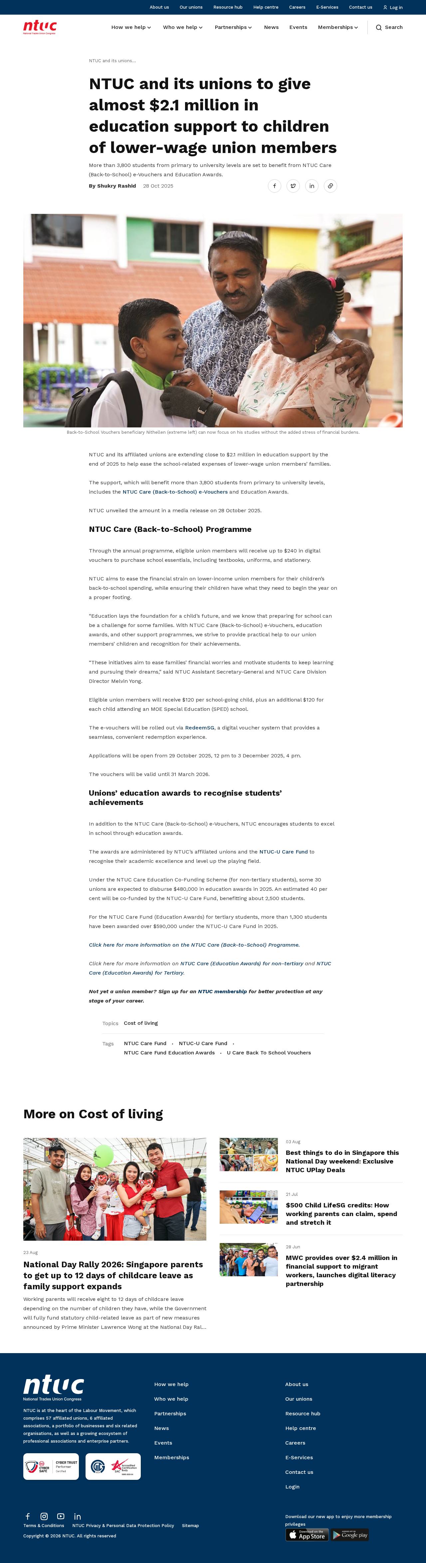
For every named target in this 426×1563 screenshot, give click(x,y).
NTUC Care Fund (145, 1043)
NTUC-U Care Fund (283, 852)
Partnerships (170, 1413)
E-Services (327, 7)
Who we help (171, 1399)
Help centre (266, 7)
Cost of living (141, 1023)
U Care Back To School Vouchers (269, 1052)
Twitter (296, 186)
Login (292, 1487)
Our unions (191, 7)
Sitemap (190, 1525)
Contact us (360, 7)
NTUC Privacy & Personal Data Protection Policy (123, 1525)
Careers (297, 7)
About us (159, 7)
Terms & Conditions (43, 1525)
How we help (171, 1384)
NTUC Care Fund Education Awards (169, 1052)
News (161, 1428)
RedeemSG (199, 727)
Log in (396, 7)
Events (163, 1443)
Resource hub (228, 7)
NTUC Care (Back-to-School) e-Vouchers (175, 492)
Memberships (171, 1457)
